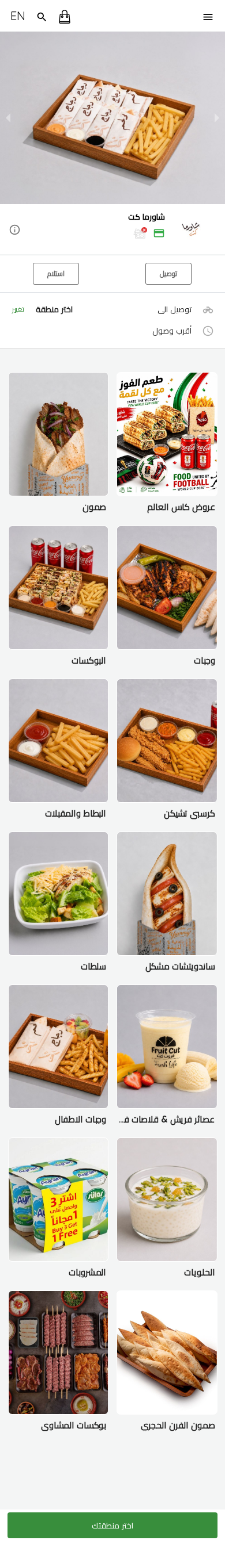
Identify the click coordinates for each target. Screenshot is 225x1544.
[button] (112, 230)
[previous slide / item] (8, 118)
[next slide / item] (217, 118)
